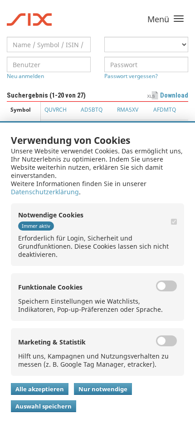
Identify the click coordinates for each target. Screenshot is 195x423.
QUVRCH (55, 109)
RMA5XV (127, 109)
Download (174, 95)
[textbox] (49, 44)
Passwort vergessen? (131, 76)
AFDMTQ (164, 109)
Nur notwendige (102, 389)
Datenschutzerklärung (45, 191)
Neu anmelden (25, 76)
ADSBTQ (91, 109)
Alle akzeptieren (39, 389)
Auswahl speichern (43, 406)
